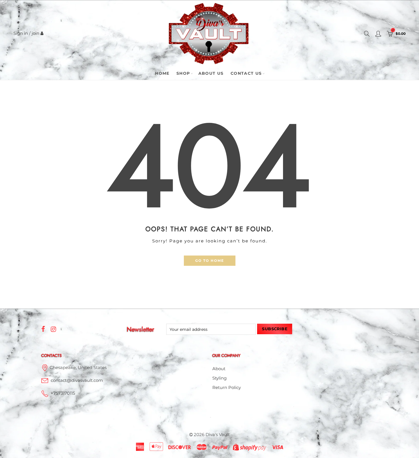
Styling (219, 378)
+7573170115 (63, 393)
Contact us (246, 73)
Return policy (226, 387)
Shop (183, 73)
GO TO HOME (209, 260)
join (35, 33)
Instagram (53, 329)
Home (162, 73)
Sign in (20, 33)
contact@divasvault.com (77, 380)
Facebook (43, 329)
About (218, 368)
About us (211, 73)
